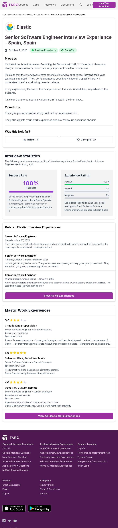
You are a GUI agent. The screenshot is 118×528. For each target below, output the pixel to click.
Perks (5, 489)
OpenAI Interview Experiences (55, 448)
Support (44, 493)
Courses (23, 4)
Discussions (67, 4)
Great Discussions (11, 485)
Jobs (36, 4)
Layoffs (81, 448)
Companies (19, 14)
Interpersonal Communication (92, 461)
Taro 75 (6, 448)
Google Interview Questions (16, 452)
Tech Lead (83, 465)
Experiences (41, 14)
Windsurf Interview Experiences (56, 461)
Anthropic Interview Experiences (56, 452)
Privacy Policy (47, 485)
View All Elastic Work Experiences (59, 415)
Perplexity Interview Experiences (57, 457)
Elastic (30, 14)
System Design (85, 457)
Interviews (50, 4)
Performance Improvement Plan (94, 452)
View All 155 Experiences (59, 295)
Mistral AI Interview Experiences (56, 465)
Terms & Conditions (50, 489)
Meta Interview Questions (15, 457)
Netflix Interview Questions (16, 470)
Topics (5, 493)
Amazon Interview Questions (16, 461)
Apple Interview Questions (15, 465)
